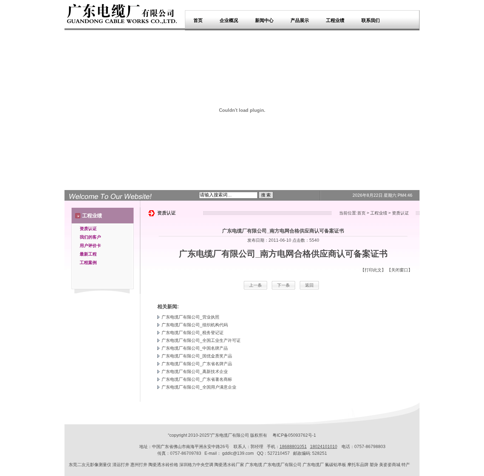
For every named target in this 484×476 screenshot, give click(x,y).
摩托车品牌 (357, 464)
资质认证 (88, 228)
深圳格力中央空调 (196, 464)
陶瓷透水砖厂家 (229, 464)
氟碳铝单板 (335, 464)
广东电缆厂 (221, 435)
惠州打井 (138, 464)
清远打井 (120, 464)
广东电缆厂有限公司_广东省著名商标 (197, 379)
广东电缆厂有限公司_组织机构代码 (195, 324)
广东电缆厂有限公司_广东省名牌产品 (197, 363)
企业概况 (229, 20)
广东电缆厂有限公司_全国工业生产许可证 (201, 340)
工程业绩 (335, 20)
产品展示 (300, 20)
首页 (198, 20)
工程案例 (88, 262)
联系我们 (370, 20)
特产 (405, 464)
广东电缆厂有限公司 (217, 253)
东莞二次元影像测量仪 (90, 464)
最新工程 (88, 254)
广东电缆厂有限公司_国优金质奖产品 (197, 356)
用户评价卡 (90, 245)
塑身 (374, 464)
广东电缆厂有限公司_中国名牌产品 (195, 348)
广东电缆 (253, 464)
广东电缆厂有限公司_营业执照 (190, 317)
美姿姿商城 (389, 464)
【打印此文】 (373, 270)
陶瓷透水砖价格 (163, 464)
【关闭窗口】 (399, 270)
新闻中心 (264, 20)
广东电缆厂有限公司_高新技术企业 (195, 371)
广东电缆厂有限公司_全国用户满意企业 (199, 387)
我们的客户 (90, 237)
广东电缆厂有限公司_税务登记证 (193, 332)
